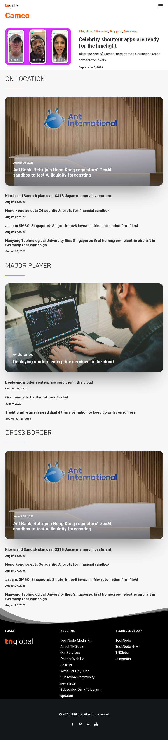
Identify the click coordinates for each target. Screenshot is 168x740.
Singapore (115, 31)
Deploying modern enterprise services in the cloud (49, 382)
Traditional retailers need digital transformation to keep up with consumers (70, 412)
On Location (25, 79)
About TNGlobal (72, 646)
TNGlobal (123, 653)
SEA (81, 31)
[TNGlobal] (12, 5)
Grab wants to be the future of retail (36, 397)
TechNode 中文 (127, 646)
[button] (160, 5)
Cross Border (28, 432)
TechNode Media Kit (75, 640)
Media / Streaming (96, 31)
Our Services (70, 653)
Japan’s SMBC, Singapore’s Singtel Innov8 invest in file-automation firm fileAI (71, 225)
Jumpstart (123, 659)
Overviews (130, 31)
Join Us (66, 665)
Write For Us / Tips (74, 671)
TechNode (123, 640)
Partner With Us (72, 659)
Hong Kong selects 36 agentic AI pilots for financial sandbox (57, 210)
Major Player (28, 265)
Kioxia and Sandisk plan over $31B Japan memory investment (58, 195)
